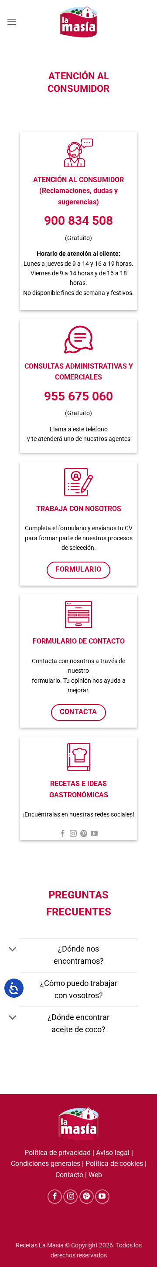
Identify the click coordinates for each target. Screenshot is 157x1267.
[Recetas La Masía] (79, 21)
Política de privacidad (57, 1152)
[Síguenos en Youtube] (94, 834)
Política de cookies (114, 1163)
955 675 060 (78, 396)
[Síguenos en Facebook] (62, 834)
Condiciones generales (45, 1163)
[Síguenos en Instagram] (73, 834)
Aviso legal (113, 1152)
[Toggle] (12, 950)
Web (95, 1175)
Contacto (69, 1175)
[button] (12, 21)
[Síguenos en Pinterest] (83, 834)
